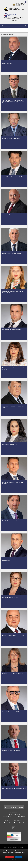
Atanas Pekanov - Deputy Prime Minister (12, 176)
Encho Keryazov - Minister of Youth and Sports (14, 788)
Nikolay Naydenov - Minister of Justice (12, 329)
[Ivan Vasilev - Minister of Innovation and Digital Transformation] (14, 468)
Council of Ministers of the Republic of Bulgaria (20, 4)
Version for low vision (10, 807)
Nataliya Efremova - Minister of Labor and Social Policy (13, 368)
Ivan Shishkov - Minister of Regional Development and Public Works (11, 521)
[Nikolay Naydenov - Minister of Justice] (14, 316)
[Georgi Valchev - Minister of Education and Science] (14, 392)
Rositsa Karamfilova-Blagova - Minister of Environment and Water (12, 674)
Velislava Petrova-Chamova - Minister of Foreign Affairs (12, 292)
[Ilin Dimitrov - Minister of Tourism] (14, 736)
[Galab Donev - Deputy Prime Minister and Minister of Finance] (14, 48)
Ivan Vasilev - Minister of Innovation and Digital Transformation (12, 483)
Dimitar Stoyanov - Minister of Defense (12, 253)
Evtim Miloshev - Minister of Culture (11, 712)
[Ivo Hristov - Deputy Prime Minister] (14, 124)
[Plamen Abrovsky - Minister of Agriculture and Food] (14, 621)
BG (25, 1)
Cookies (21, 807)
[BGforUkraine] (14, 9)
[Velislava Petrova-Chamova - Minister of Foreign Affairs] (14, 277)
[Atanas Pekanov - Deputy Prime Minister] (14, 163)
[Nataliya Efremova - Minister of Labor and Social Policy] (14, 354)
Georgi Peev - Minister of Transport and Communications (12, 559)
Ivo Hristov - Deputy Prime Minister (11, 138)
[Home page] (1, 30)
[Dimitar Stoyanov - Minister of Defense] (14, 239)
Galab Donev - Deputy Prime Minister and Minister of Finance (12, 62)
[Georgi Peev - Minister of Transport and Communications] (14, 545)
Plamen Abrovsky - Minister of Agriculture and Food (13, 636)
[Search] (25, 26)
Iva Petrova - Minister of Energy (10, 597)
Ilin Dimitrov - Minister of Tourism (11, 750)
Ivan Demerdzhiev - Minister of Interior (12, 215)
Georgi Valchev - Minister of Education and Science (13, 407)
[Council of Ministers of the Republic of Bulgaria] (14, 4)
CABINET (6, 30)
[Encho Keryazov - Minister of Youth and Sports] (14, 774)
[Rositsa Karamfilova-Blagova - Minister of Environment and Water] (14, 660)
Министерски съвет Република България (8, 4)
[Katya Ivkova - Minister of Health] (14, 430)
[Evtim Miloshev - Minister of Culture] (14, 698)
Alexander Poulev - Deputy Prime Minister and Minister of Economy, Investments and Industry (13, 101)
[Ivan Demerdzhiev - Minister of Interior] (14, 201)
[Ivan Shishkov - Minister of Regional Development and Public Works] (14, 507)
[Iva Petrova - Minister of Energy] (14, 583)
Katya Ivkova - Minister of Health (10, 444)
